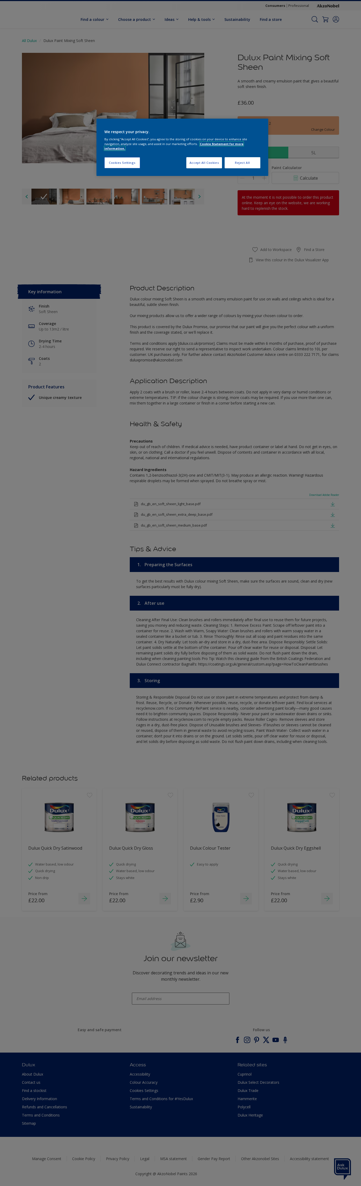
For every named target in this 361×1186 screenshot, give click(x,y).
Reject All (242, 163)
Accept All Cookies (204, 163)
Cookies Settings (122, 163)
